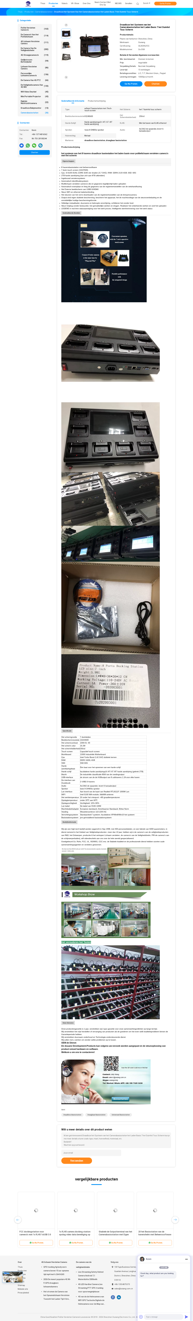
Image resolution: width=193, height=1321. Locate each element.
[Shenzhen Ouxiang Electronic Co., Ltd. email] (21, 145)
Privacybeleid (23, 1293)
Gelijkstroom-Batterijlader (34, 61)
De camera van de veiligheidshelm (34, 49)
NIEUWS (21, 1282)
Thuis (20, 1267)
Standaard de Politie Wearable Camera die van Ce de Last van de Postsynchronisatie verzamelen (115, 1234)
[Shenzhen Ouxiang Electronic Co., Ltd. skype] (40, 145)
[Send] (186, 1317)
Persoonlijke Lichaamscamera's (34, 74)
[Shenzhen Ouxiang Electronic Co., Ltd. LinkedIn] (119, 1297)
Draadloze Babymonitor (34, 108)
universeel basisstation (121, 1115)
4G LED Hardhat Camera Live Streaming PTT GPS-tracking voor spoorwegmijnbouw (90, 1288)
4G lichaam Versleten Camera (34, 42)
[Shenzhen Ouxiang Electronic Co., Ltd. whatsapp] (28, 145)
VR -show (22, 1274)
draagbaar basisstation (96, 1115)
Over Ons (21, 1278)
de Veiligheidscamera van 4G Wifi (34, 86)
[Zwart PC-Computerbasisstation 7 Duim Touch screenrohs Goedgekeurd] (76, 1210)
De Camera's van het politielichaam (34, 36)
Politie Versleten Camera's (34, 29)
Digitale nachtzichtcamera (34, 102)
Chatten (34, 152)
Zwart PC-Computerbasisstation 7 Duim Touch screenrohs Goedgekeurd (75, 1234)
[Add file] (141, 1317)
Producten (22, 1271)
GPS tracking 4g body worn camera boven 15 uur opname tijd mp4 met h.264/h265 (56, 1270)
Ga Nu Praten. (165, 3)
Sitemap (21, 1285)
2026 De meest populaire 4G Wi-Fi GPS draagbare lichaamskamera (57, 1283)
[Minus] (186, 1259)
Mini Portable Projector (34, 96)
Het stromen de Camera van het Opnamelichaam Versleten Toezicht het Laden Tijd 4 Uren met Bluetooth (56, 1296)
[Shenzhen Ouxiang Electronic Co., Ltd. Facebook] (113, 1297)
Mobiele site (23, 1289)
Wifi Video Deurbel (34, 92)
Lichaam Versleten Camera (34, 68)
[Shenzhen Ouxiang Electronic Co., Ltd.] (28, 4)
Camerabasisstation (34, 113)
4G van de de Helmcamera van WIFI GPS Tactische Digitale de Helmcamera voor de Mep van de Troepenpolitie (91, 1301)
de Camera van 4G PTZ (34, 80)
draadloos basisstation (72, 1115)
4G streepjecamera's (34, 55)
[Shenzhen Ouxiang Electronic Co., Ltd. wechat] (34, 145)
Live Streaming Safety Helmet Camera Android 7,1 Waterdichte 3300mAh (91, 1275)
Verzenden (76, 1160)
